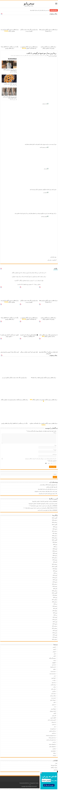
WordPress (27, 783)
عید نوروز (54, 704)
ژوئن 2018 (55, 597)
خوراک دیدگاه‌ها (54, 767)
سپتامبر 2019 (54, 564)
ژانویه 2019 (55, 582)
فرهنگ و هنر (53, 709)
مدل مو (21, 55)
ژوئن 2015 (55, 612)
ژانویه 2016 (55, 606)
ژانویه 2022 (55, 529)
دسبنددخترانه (53, 671)
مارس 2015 (54, 619)
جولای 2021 (55, 533)
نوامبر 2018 (54, 586)
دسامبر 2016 (54, 601)
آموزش (46, 55)
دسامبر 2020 (54, 535)
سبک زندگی (53, 689)
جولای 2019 (55, 568)
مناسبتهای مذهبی (52, 746)
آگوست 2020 (54, 540)
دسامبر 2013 (54, 639)
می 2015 (55, 615)
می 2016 (55, 604)
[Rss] (30, 785)
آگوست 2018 (54, 593)
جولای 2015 (55, 610)
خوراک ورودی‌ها (54, 765)
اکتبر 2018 (55, 588)
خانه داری (54, 664)
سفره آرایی (53, 693)
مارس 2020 (54, 551)
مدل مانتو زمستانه (52, 737)
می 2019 (55, 573)
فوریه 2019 (55, 579)
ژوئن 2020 (55, 544)
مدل (23, 55)
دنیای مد (32, 55)
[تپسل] (39, 287)
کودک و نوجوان (53, 711)
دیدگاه (54, 432)
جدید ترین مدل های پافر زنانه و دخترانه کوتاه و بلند (10, 97)
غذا (55, 706)
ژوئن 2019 (55, 570)
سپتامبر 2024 (54, 522)
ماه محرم (54, 724)
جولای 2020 (55, 542)
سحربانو (29, 3)
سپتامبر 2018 (54, 590)
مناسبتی (12, 55)
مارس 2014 (54, 632)
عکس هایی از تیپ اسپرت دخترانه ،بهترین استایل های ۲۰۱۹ (40, 505)
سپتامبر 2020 (54, 537)
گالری (25, 55)
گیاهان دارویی (53, 717)
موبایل (54, 753)
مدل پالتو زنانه (53, 728)
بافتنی (54, 656)
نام (55, 445)
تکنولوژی (54, 662)
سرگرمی (54, 691)
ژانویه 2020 (55, 555)
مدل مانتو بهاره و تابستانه (51, 735)
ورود (56, 763)
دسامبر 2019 (54, 557)
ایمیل (54, 449)
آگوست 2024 (54, 524)
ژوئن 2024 (55, 526)
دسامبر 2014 (54, 626)
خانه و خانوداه (42, 55)
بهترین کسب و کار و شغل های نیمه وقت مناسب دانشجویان (38, 10)
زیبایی (30, 55)
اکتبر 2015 (55, 608)
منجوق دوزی (53, 750)
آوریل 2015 (55, 617)
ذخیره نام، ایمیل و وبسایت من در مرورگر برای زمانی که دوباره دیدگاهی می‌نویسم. (40, 458)
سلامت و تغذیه (53, 695)
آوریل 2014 (55, 630)
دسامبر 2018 (54, 584)
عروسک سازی (53, 700)
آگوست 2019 (54, 566)
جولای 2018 (55, 595)
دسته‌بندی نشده (36, 55)
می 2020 (55, 546)
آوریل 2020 (55, 548)
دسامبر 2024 (54, 520)
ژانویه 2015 (55, 623)
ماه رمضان (53, 722)
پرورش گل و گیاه (52, 658)
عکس (27, 55)
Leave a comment (52, 56)
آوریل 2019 (55, 575)
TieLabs (36, 783)
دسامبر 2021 (54, 531)
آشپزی (54, 649)
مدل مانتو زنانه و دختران (51, 739)
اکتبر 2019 (55, 562)
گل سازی (54, 715)
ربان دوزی (54, 682)
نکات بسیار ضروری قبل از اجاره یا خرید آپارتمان (48, 493)
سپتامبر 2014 (54, 628)
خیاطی (54, 669)
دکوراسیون (53, 678)
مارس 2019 (54, 577)
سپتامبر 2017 (54, 599)
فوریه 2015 (55, 621)
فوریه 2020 (55, 553)
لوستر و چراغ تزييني (53, 503)
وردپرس (55, 769)
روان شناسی (53, 684)
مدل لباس (54, 733)
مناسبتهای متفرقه (16, 55)
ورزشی (54, 755)
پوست (54, 660)
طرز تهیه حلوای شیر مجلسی (10, 83)
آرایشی (54, 647)
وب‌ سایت (54, 454)
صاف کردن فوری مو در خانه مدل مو (45, 510)
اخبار (55, 653)
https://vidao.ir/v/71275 (52, 508)
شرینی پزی (53, 697)
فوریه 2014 (55, 635)
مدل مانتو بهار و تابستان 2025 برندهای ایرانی (10, 70)
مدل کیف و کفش (52, 731)
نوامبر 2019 (54, 559)
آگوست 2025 (54, 517)
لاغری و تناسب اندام (52, 720)
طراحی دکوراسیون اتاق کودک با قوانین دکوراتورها (42, 501)
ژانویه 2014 (55, 637)
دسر (55, 675)
